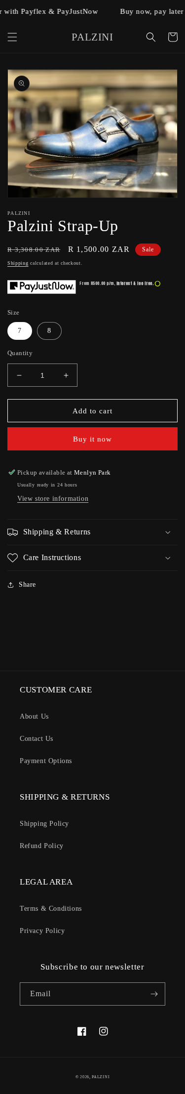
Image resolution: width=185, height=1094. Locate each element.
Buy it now (92, 439)
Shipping (18, 263)
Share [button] (27, 584)
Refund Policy (42, 846)
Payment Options (46, 761)
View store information (52, 498)
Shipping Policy (44, 823)
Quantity (20, 353)
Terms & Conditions (51, 908)
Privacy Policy (42, 930)
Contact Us (36, 738)
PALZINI (101, 1077)
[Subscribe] (154, 994)
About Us (34, 716)
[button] (12, 37)
